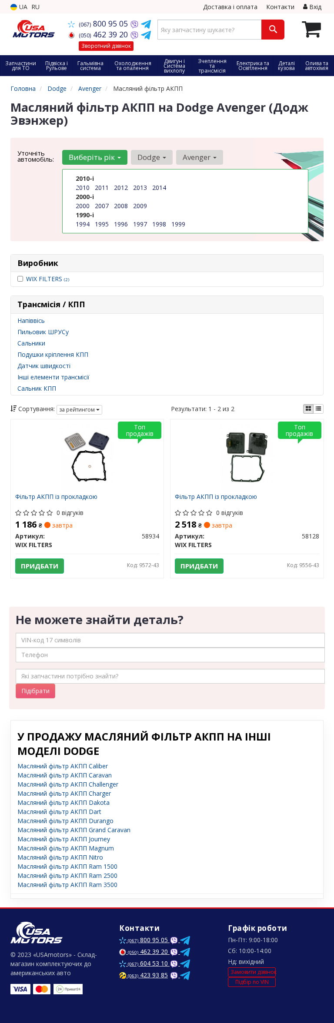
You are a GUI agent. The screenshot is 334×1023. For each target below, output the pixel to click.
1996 (121, 224)
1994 (83, 224)
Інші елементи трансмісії (53, 377)
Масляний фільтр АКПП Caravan (64, 775)
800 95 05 (104, 23)
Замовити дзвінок (253, 972)
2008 (121, 206)
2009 (140, 206)
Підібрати (35, 691)
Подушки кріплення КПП (52, 354)
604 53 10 (149, 963)
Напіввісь (31, 320)
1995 (102, 224)
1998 (159, 224)
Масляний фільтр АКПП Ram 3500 (67, 884)
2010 (83, 187)
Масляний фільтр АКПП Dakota (63, 802)
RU (35, 7)
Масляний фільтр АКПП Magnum (65, 848)
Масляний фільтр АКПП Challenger (67, 784)
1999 (178, 224)
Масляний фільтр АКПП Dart (59, 811)
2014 (159, 187)
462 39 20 (104, 34)
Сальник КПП (36, 388)
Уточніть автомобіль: (35, 156)
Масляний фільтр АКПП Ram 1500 (67, 866)
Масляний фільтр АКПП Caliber (62, 766)
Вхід (314, 7)
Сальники (31, 343)
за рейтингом (77, 409)
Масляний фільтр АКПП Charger (64, 793)
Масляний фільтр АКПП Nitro (60, 857)
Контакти (280, 7)
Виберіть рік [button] (93, 157)
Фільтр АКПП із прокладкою (56, 497)
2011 (102, 187)
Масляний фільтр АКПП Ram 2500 (67, 875)
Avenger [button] (197, 157)
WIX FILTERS (47, 279)
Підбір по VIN (252, 982)
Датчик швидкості (43, 366)
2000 (83, 206)
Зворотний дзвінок (106, 46)
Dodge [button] (149, 157)
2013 (140, 187)
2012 (121, 187)
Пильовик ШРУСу (43, 332)
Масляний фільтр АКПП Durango (65, 821)
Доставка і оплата (230, 7)
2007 (102, 206)
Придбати (39, 565)
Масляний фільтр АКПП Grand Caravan (73, 830)
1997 (140, 224)
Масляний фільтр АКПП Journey (63, 839)
